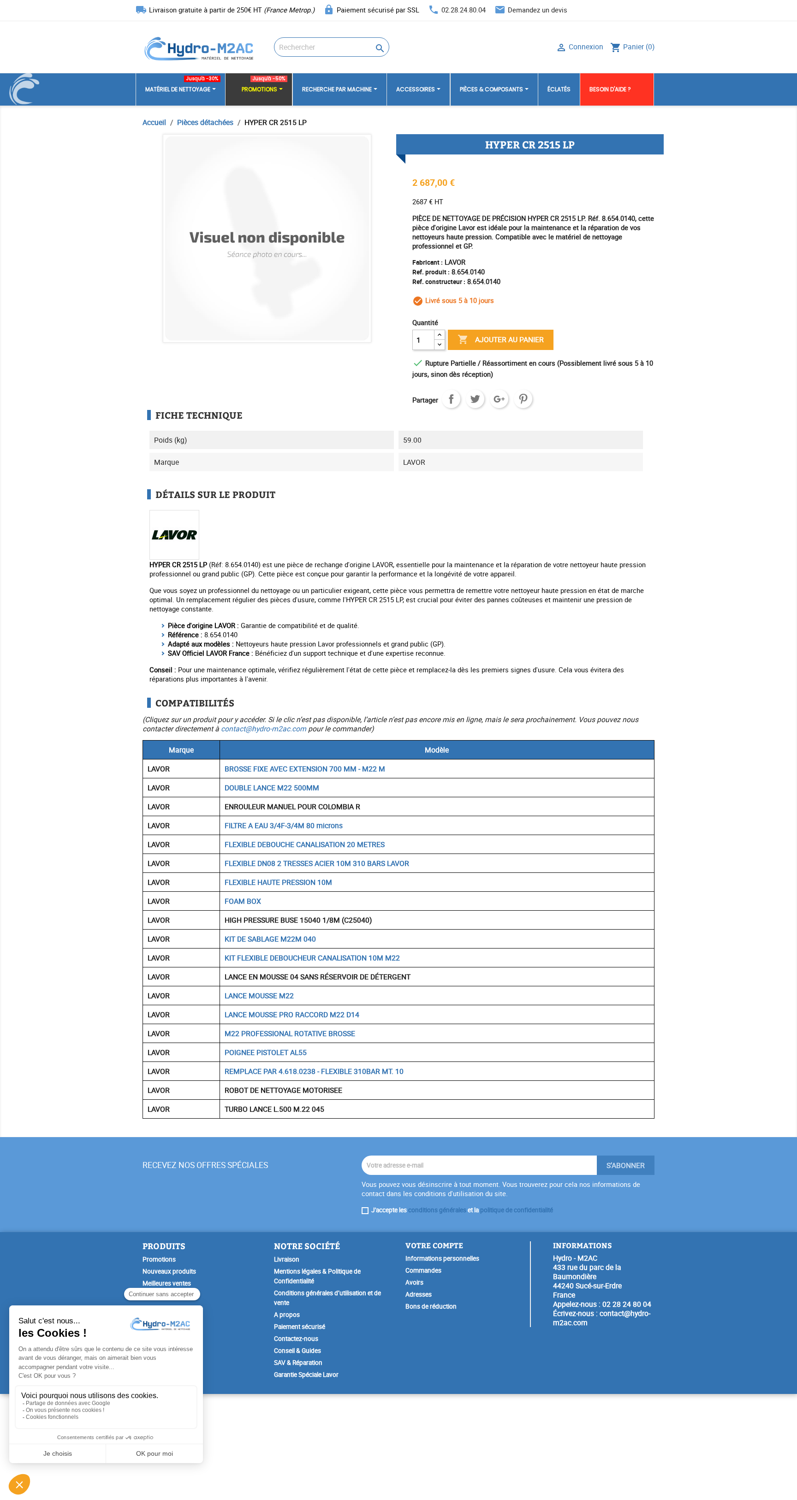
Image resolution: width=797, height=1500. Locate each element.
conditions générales (437, 1210)
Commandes (423, 1270)
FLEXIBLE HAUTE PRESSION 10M (278, 882)
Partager (451, 399)
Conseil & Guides (297, 1350)
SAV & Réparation (298, 1362)
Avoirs (414, 1282)
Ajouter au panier (501, 339)
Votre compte (434, 1245)
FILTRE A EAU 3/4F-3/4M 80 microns (284, 825)
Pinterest (523, 399)
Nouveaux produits (169, 1271)
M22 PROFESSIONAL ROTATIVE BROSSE (290, 1033)
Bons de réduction (431, 1306)
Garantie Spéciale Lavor (306, 1374)
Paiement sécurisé (299, 1326)
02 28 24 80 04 (626, 1304)
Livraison (286, 1259)
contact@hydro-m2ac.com (263, 728)
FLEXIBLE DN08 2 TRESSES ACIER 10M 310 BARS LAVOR (317, 863)
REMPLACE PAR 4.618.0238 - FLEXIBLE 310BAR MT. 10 (314, 1071)
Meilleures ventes (167, 1283)
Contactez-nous (296, 1338)
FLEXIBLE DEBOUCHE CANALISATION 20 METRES (305, 844)
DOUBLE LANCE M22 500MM (272, 788)
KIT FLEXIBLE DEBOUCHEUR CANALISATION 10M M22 (312, 958)
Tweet (475, 399)
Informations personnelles (442, 1258)
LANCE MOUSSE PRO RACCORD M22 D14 (292, 1014)
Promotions (159, 1259)
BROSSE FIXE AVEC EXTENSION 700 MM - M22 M (305, 769)
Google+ (499, 399)
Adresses (418, 1294)
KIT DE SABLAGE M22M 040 (270, 939)
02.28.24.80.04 (463, 9)
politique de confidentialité (516, 1210)
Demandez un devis (537, 9)
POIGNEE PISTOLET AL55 (266, 1052)
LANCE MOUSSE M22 (259, 995)
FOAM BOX (243, 901)
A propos (287, 1314)
